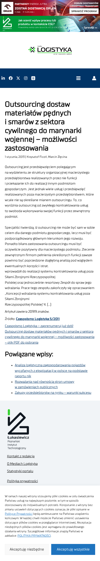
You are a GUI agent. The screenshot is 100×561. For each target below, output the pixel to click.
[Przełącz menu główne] (78, 78)
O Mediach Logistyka (22, 464)
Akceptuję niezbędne (27, 549)
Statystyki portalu (20, 471)
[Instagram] (26, 78)
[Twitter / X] (18, 78)
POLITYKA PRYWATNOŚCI (34, 535)
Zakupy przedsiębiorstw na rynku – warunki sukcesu (53, 392)
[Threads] (33, 78)
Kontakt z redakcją (20, 456)
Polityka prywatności (22, 481)
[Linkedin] (3, 78)
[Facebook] (11, 78)
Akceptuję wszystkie (73, 549)
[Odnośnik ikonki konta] (94, 78)
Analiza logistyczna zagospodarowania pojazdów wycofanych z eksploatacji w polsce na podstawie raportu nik (51, 371)
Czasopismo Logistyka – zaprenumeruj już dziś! (39, 326)
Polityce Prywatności (19, 513)
